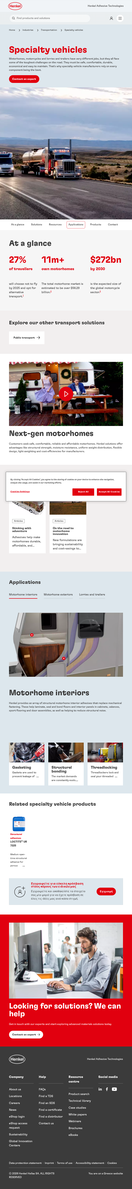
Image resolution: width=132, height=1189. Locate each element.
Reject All (83, 492)
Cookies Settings (20, 492)
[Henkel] (17, 1059)
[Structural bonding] (66, 764)
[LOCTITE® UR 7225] (19, 842)
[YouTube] (114, 1089)
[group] (66, 523)
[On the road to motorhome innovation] (68, 523)
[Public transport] (26, 337)
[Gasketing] (26, 764)
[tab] (23, 595)
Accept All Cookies (109, 492)
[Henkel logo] (15, 6)
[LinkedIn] (100, 1089)
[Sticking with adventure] (27, 523)
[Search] (14, 18)
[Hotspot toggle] (32, 635)
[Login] (111, 18)
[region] (66, 486)
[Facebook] (107, 1089)
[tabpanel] (66, 528)
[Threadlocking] (105, 764)
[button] (32, 635)
